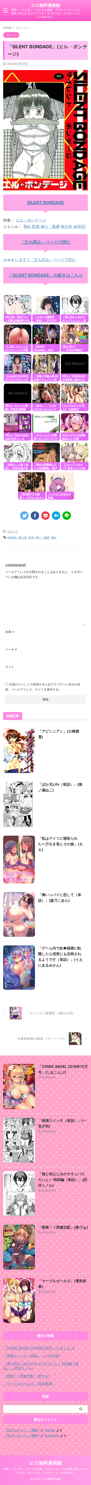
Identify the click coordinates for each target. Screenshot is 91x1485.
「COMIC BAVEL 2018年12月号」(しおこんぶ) (39, 1348)
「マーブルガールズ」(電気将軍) (28, 1384)
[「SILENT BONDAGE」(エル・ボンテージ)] (56, 515)
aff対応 (79, 226)
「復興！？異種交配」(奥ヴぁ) (63, 1227)
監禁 (36, 226)
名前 (9, 632)
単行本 (66, 226)
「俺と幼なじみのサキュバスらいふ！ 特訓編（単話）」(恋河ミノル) (62, 1179)
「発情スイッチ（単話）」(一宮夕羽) (31, 1356)
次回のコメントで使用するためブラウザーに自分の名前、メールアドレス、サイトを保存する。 (42, 686)
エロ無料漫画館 (45, 5)
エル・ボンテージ (31, 220)
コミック (12, 531)
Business (52, 1435)
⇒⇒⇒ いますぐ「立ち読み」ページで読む (39, 259)
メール (11, 649)
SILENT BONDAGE (45, 202)
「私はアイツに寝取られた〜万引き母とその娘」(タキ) (60, 844)
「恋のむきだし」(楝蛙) (21, 1430)
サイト (9, 667)
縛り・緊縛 (50, 226)
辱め (27, 226)
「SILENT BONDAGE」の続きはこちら (45, 275)
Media (50, 1430)
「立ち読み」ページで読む (45, 242)
